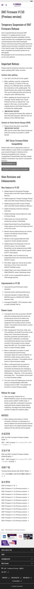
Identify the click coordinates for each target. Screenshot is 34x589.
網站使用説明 (15, 578)
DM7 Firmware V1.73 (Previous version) (14, 491)
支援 (2, 530)
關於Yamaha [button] (5, 563)
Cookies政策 (15, 581)
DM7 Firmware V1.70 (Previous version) (14, 500)
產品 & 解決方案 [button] (6, 550)
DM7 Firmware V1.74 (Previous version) (14, 488)
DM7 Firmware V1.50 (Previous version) (14, 518)
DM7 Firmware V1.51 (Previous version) (14, 515)
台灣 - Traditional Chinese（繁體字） (14, 568)
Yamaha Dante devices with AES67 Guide (15, 471)
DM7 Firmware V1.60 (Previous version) (14, 503)
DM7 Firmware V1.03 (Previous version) (14, 521)
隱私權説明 (26, 578)
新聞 (2, 554)
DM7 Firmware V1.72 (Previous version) (14, 494)
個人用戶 (4, 572)
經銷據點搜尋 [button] (5, 559)
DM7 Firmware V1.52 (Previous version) (14, 512)
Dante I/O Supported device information (16, 169)
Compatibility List (10, 163)
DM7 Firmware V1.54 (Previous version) (14, 506)
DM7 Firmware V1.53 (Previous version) (14, 509)
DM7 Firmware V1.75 (8, 485)
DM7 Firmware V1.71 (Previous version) (14, 497)
